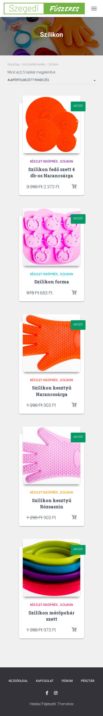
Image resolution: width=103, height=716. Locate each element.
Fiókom (67, 681)
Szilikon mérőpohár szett (51, 616)
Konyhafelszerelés (34, 64)
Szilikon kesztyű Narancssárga (51, 391)
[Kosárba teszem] (74, 186)
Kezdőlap (14, 64)
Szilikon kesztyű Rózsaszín (51, 503)
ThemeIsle (65, 704)
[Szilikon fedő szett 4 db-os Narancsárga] (51, 124)
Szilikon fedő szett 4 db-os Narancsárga (51, 172)
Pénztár (87, 681)
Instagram (56, 693)
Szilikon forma (51, 282)
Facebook (47, 693)
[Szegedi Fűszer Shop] (46, 8)
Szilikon (66, 161)
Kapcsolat (45, 681)
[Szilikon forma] (51, 237)
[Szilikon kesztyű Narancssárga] (51, 343)
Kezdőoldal (18, 681)
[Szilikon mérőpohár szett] (51, 568)
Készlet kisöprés (44, 161)
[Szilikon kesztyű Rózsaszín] (51, 455)
